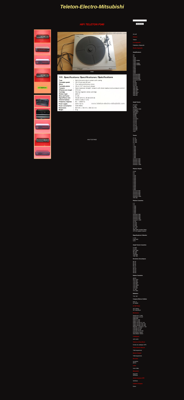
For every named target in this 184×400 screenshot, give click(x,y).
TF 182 (135, 289)
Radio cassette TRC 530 (139, 325)
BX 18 (134, 261)
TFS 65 (135, 123)
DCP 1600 (135, 250)
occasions (135, 361)
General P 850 (136, 193)
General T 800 (136, 159)
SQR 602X (135, 111)
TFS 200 (135, 127)
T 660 (134, 157)
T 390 (134, 152)
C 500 (134, 210)
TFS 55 (135, 120)
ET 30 (134, 138)
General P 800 (136, 190)
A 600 (134, 71)
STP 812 (135, 231)
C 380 (134, 206)
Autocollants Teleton (138, 333)
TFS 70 (135, 124)
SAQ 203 (135, 86)
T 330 (134, 147)
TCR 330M (136, 285)
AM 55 (134, 278)
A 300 (134, 59)
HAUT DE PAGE (92, 139)
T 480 (134, 153)
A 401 (134, 67)
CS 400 (135, 247)
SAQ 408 (135, 93)
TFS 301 (135, 129)
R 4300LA (135, 110)
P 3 (134, 172)
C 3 (134, 203)
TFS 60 (135, 121)
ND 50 (134, 272)
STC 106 (135, 227)
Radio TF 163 (136, 319)
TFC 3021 (135, 290)
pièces (134, 362)
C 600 (134, 211)
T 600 (134, 156)
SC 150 (135, 228)
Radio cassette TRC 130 (139, 324)
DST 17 (135, 301)
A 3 (133, 55)
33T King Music (137, 310)
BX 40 (134, 264)
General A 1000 (137, 80)
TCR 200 (135, 281)
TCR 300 (135, 283)
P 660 (134, 188)
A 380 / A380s (136, 63)
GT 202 (135, 141)
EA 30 (134, 81)
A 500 (134, 70)
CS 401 (135, 249)
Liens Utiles (136, 368)
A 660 (134, 73)
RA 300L (135, 107)
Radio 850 (135, 318)
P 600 (134, 186)
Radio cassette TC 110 (139, 322)
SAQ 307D (135, 92)
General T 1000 (137, 164)
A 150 (134, 57)
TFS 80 (135, 125)
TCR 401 (135, 286)
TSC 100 (135, 296)
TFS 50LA (135, 118)
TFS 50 (135, 117)
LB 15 (134, 267)
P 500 (134, 185)
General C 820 (136, 215)
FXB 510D (135, 239)
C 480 (134, 208)
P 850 (134, 189)
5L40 (134, 240)
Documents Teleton (138, 332)
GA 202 (135, 82)
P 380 (134, 179)
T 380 (134, 150)
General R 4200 (137, 109)
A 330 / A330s (136, 60)
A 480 (134, 68)
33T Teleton (136, 308)
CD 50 (134, 221)
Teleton (135, 39)
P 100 (134, 175)
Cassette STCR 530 (138, 331)
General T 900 (136, 163)
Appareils (135, 374)
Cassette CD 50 (137, 329)
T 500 (134, 154)
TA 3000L (135, 113)
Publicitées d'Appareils (138, 45)
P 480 (134, 184)
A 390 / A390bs (137, 64)
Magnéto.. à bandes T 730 (139, 326)
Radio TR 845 (136, 321)
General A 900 (136, 78)
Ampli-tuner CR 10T (138, 317)
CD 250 (135, 225)
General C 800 (136, 214)
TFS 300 (135, 128)
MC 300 (135, 251)
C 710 (134, 238)
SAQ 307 (135, 91)
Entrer (134, 386)
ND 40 (134, 271)
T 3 (134, 143)
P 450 (134, 182)
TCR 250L (135, 282)
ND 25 (134, 270)
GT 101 (135, 139)
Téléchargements (137, 350)
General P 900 (136, 195)
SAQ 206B (135, 89)
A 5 (133, 56)
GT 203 (135, 142)
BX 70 (134, 265)
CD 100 (135, 222)
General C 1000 (137, 220)
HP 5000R (135, 303)
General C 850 (136, 217)
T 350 (134, 149)
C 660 (134, 213)
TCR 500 (135, 288)
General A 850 (136, 77)
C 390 (134, 207)
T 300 (134, 146)
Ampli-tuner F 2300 (138, 315)
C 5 (134, 204)
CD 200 (135, 224)
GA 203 (135, 84)
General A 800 (136, 74)
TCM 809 (135, 254)
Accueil (135, 34)
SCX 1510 (135, 279)
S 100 (134, 171)
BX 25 (134, 263)
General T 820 (136, 160)
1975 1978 (135, 339)
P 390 (134, 181)
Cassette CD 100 (137, 328)
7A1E (134, 131)
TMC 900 (135, 256)
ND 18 (134, 268)
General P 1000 (137, 196)
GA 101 (135, 85)
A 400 (134, 66)
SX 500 (135, 253)
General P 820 (136, 192)
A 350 (134, 62)
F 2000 (135, 106)
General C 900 (136, 218)
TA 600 (134, 116)
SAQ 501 (135, 95)
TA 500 (134, 114)
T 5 (134, 145)
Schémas (135, 375)
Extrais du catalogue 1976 (139, 344)
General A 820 (136, 75)
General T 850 (136, 161)
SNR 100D (135, 229)
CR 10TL (135, 104)
